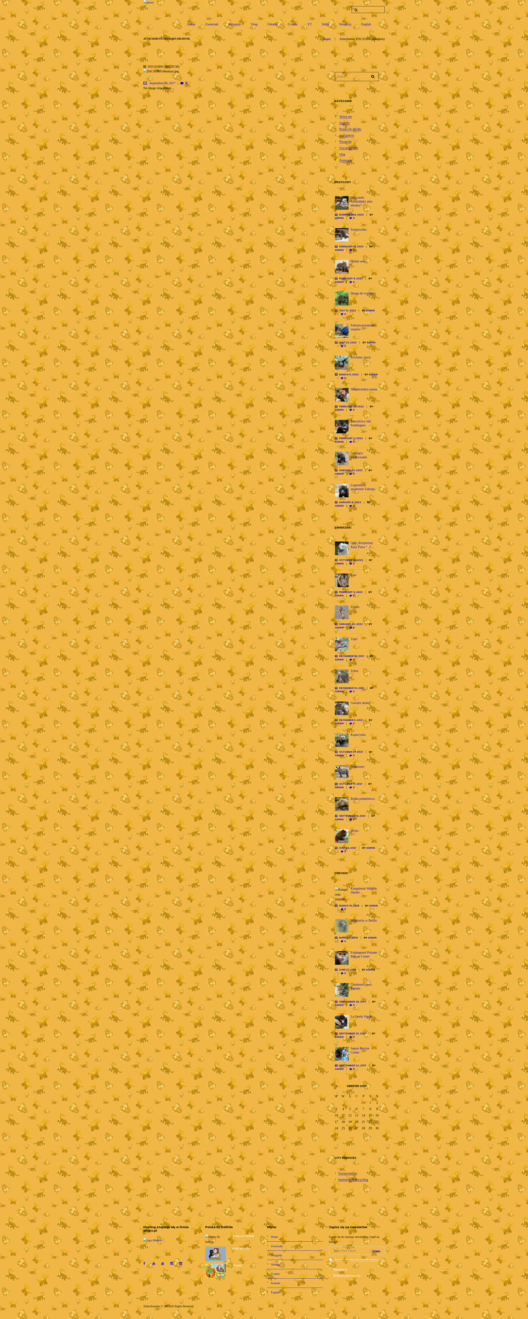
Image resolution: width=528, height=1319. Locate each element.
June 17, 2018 (347, 969)
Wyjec (355, 830)
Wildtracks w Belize (364, 920)
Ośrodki (272, 24)
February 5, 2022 (351, 592)
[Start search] (355, 10)
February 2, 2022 (351, 438)
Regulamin (340, 1269)
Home (191, 24)
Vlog (254, 24)
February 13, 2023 (351, 246)
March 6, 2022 (349, 374)
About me (345, 116)
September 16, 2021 (352, 815)
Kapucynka (358, 734)
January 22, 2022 (351, 624)
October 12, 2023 (351, 560)
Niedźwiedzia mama (364, 389)
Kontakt (275, 1283)
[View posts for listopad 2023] (336, 1086)
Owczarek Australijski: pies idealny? (361, 201)
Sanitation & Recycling (353, 1179)
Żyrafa (355, 607)
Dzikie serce (359, 261)
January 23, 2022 (351, 470)
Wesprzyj (345, 24)
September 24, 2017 (352, 1065)
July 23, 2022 (348, 342)
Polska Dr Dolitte (350, 129)
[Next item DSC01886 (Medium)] (262, 71)
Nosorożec (358, 766)
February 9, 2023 (351, 278)
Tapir (354, 639)
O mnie (292, 24)
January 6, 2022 (350, 502)
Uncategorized (348, 147)
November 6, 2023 (351, 214)
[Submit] (376, 1251)
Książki (237, 1265)
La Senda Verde (361, 1016)
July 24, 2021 (347, 847)
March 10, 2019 (349, 905)
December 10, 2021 (351, 688)
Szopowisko (359, 229)
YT (309, 24)
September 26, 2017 (162, 83)
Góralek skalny (360, 703)
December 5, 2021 (351, 720)
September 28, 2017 (352, 1001)
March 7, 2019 (348, 937)
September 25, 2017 (352, 1033)
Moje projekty (241, 1248)
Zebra (354, 671)
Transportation (347, 1173)
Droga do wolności (363, 293)
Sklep (325, 24)
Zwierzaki (211, 24)
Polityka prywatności (346, 1275)
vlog (342, 154)
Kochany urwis (361, 357)
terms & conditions (369, 1259)
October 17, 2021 (350, 783)
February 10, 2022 (351, 406)
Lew (354, 575)
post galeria (346, 135)
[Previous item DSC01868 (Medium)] (183, 71)
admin (339, 218)
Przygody (234, 24)
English (366, 24)
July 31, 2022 (347, 310)
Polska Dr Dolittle (243, 1236)
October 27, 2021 (351, 751)
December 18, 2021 (351, 656)
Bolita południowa (363, 798)
